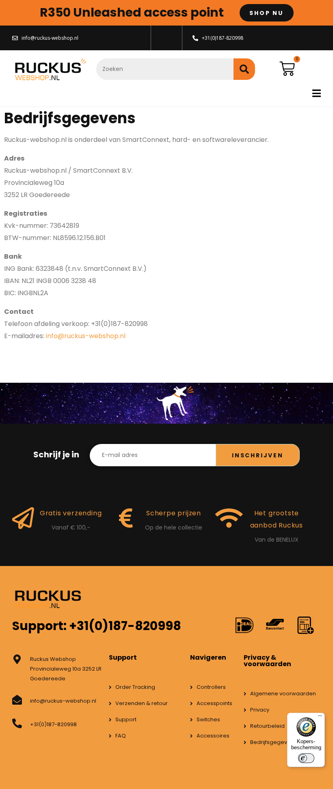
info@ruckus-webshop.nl (85, 336)
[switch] (306, 758)
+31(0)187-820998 (53, 724)
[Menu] (320, 718)
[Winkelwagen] (287, 69)
